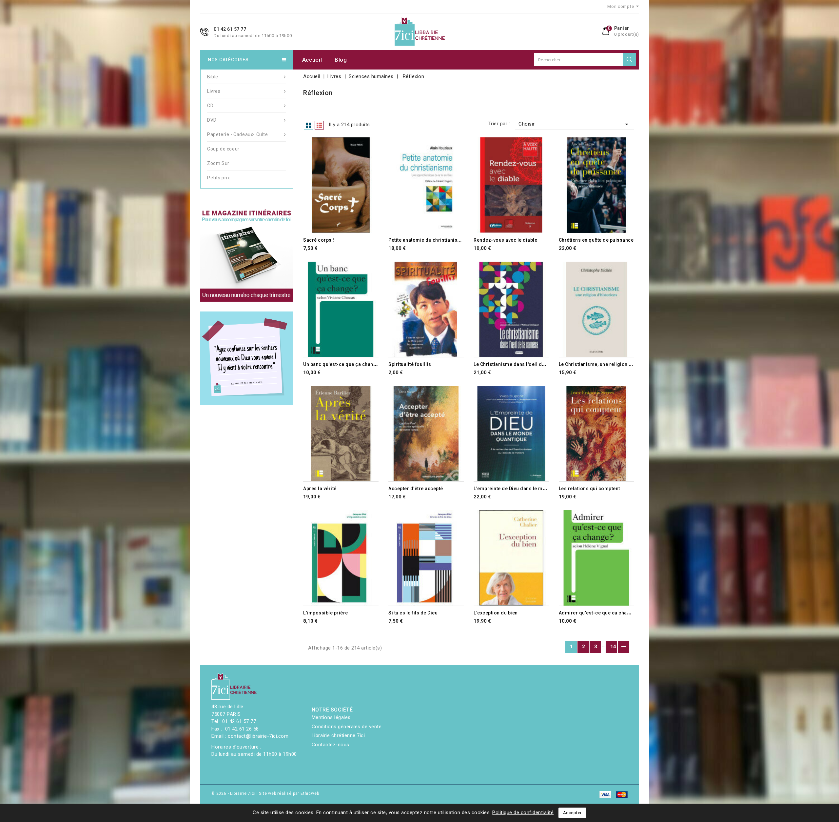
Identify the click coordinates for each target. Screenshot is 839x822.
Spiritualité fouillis (409, 364)
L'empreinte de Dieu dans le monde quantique (526, 488)
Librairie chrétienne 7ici (338, 735)
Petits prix (218, 177)
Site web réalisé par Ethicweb (289, 793)
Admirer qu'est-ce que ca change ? (599, 612)
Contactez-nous (330, 745)
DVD (212, 120)
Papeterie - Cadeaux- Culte (237, 134)
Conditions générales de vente (347, 727)
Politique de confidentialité (523, 812)
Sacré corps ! (318, 240)
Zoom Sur (218, 163)
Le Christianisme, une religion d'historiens (608, 364)
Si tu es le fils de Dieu (413, 612)
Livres (214, 91)
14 (613, 647)
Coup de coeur (223, 148)
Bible (212, 76)
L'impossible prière (325, 612)
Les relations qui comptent (589, 488)
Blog (341, 59)
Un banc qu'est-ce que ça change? (342, 364)
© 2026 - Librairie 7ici (234, 793)
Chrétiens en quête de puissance (596, 240)
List (319, 125)
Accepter (572, 812)
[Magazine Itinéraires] (246, 255)
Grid (308, 125)
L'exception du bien (496, 612)
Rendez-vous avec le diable (505, 240)
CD (210, 105)
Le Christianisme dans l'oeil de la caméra (521, 364)
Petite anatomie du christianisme (426, 240)
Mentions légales (331, 717)
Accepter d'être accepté (415, 488)
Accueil (312, 59)
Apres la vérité (320, 488)
